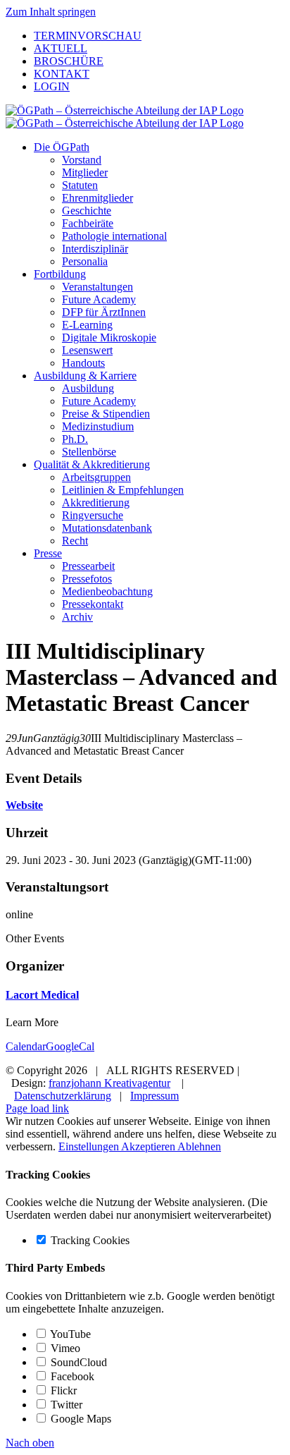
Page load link (37, 1108)
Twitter (65, 1405)
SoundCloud (77, 1362)
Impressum (154, 1096)
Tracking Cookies (89, 1240)
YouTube (69, 1334)
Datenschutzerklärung (62, 1096)
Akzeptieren (149, 1146)
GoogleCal (70, 1046)
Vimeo (64, 1348)
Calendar (26, 1046)
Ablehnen (199, 1146)
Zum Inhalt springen (51, 12)
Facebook (71, 1376)
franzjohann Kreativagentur (109, 1083)
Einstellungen (89, 1146)
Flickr (62, 1390)
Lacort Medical (42, 995)
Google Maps (79, 1419)
